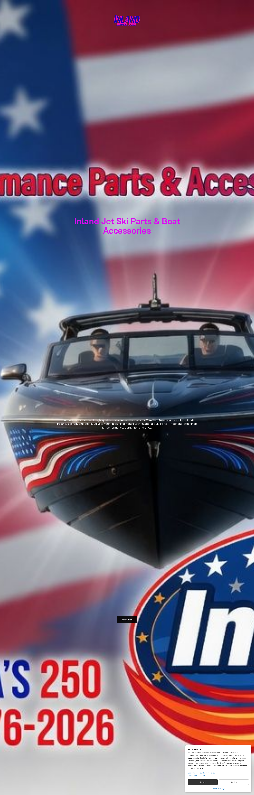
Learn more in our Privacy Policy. (201, 773)
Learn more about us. (197, 775)
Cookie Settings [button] (218, 788)
